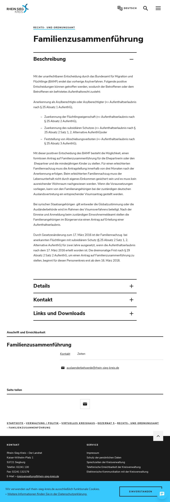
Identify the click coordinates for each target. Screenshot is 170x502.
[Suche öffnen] (146, 8)
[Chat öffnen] (162, 494)
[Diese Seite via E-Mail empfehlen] (85, 404)
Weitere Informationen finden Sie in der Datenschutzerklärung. (47, 494)
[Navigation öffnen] (158, 8)
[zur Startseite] (38, 8)
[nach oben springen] (158, 436)
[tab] (65, 354)
